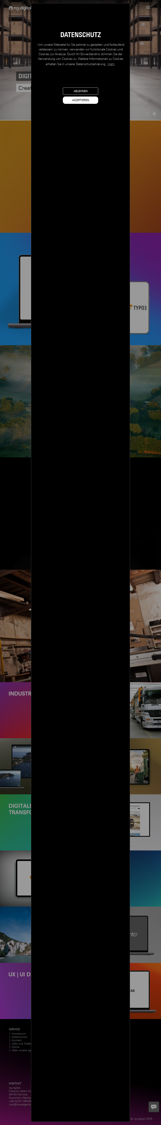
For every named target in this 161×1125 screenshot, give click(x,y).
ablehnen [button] (81, 91)
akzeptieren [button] (80, 100)
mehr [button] (111, 64)
